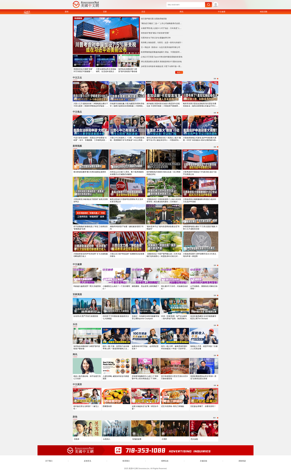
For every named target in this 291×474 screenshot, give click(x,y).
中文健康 (221, 12)
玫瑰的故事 (136, 439)
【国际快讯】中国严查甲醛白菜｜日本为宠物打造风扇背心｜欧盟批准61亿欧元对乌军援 (164, 256)
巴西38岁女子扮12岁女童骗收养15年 (156, 38)
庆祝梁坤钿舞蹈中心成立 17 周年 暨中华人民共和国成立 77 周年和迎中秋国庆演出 (145, 378)
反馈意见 (87, 461)
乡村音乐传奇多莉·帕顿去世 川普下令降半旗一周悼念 (162, 66)
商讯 (181, 12)
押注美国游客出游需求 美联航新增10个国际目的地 (161, 62)
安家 (105, 12)
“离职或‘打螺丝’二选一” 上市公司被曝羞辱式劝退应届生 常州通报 (162, 23)
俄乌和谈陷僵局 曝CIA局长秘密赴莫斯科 (89, 172)
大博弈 (164, 439)
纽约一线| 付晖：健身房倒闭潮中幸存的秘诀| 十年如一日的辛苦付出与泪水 (174, 348)
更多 (179, 72)
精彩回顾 (263, 12)
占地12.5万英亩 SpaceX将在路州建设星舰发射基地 (161, 57)
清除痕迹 (242, 461)
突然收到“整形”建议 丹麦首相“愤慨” (155, 33)
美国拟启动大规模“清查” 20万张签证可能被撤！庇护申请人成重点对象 (83, 71)
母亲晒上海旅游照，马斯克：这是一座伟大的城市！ (162, 42)
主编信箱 (203, 461)
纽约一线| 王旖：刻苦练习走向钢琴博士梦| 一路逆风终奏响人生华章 (116, 348)
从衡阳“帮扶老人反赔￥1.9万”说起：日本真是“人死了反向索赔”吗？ (162, 28)
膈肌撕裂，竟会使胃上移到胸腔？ (145, 286)
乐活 (143, 12)
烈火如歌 (194, 439)
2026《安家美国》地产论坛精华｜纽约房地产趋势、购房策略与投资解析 (174, 318)
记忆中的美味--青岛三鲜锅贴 (172, 406)
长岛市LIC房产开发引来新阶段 (85, 316)
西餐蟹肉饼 (107, 406)
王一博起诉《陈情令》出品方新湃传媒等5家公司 (160, 47)
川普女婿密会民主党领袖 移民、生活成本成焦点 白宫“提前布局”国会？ (106, 71)
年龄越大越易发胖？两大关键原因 (87, 286)
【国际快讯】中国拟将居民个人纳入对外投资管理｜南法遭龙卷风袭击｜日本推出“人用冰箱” (164, 201)
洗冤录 (76, 439)
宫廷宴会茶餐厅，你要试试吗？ (203, 406)
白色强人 (106, 439)
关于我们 (49, 461)
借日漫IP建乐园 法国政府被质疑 (154, 19)
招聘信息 (164, 461)
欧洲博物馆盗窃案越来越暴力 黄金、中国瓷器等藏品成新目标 (162, 52)
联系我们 (126, 461)
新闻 (66, 12)
